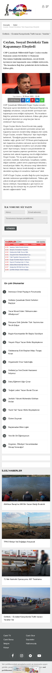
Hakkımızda (31, 643)
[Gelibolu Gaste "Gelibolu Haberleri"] (18, 10)
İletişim (7, 643)
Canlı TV (7, 635)
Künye (6, 647)
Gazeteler (30, 639)
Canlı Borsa (9, 639)
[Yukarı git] (47, 668)
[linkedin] (37, 100)
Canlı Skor (30, 635)
